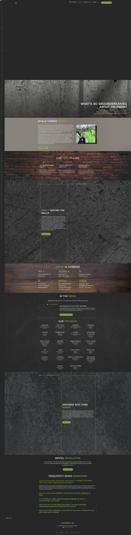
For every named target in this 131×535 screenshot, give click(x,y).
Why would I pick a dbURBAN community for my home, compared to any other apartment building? (66, 511)
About (80, 2)
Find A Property (73, 2)
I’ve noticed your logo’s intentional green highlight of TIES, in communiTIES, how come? (62, 500)
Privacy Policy (77, 532)
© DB (9, 518)
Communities (61, 532)
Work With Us (87, 2)
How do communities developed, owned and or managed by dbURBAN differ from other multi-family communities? (65, 481)
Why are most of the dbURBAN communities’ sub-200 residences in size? (65, 494)
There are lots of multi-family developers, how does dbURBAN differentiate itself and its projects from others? (62, 505)
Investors (67, 532)
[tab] (67, 481)
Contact (95, 2)
